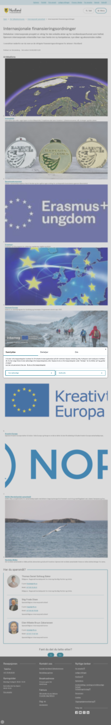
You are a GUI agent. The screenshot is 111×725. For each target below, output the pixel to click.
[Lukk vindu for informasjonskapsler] (105, 349)
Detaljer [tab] (44, 352)
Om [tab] (76, 352)
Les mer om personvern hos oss (16, 365)
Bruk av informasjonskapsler (36, 365)
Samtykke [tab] (11, 352)
